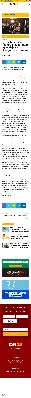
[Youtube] (21, 361)
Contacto (15, 351)
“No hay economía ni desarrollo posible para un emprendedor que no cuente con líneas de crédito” (19, 245)
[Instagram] (13, 361)
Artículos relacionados (7, 223)
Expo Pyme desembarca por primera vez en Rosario (8, 216)
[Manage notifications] (3, 395)
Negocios (7, 7)
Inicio (3, 7)
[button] (29, 4)
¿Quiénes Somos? (16, 348)
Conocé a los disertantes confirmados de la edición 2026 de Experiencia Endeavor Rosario (19, 229)
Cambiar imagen (8, 325)
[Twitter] (17, 361)
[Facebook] (9, 361)
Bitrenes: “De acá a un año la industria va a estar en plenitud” (23, 217)
